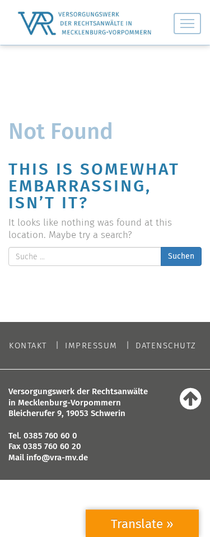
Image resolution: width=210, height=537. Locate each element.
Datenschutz (166, 346)
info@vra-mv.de (57, 457)
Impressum (91, 346)
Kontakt (28, 346)
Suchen (181, 256)
